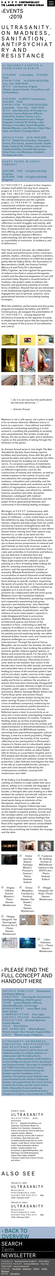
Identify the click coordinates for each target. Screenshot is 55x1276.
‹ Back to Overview (15, 1232)
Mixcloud (5, 1270)
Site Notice (15, 1273)
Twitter (36, 1268)
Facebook (16, 1268)
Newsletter (18, 1254)
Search (11, 1243)
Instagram (26, 1268)
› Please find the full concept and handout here (27, 974)
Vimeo (44, 1268)
